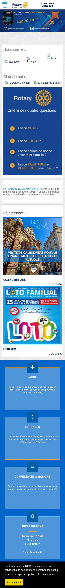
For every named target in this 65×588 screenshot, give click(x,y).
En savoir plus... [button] (47, 574)
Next (61, 21)
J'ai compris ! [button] (14, 582)
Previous (4, 21)
